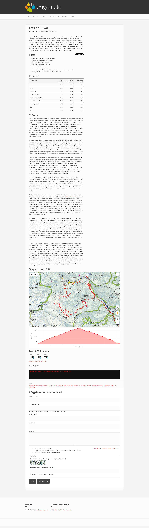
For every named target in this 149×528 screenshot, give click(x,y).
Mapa (72, 16)
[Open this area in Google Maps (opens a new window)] (32, 325)
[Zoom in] (117, 319)
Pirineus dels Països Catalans (95, 385)
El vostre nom (33, 396)
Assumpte (32, 423)
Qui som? (36, 16)
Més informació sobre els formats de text (104, 448)
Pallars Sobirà (82, 385)
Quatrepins (107, 385)
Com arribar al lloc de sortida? (38, 361)
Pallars (76, 385)
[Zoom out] (117, 322)
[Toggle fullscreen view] (117, 274)
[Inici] (43, 6)
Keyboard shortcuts (98, 325)
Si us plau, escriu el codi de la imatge (42, 467)
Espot (68, 385)
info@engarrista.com (41, 510)
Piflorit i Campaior (71, 197)
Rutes (44, 16)
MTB (71, 385)
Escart (64, 385)
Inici (28, 16)
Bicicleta (31, 385)
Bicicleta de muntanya (40, 385)
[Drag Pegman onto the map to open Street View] (117, 313)
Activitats (52, 16)
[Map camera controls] (117, 307)
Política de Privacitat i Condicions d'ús (61, 510)
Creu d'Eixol (54, 385)
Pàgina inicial (33, 414)
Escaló (59, 385)
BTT (48, 385)
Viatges (64, 16)
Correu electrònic (34, 404)
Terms (118, 325)
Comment (32, 431)
